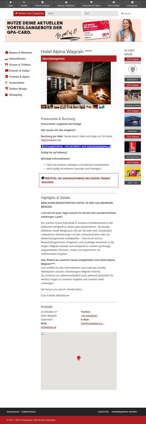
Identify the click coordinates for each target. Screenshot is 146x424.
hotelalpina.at (48, 327)
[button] (79, 358)
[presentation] (43, 87)
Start (11, 5)
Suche (127, 13)
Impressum (13, 411)
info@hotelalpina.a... (92, 323)
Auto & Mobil (113, 5)
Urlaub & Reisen (42, 5)
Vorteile (24, 5)
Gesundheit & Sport (91, 5)
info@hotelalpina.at (99, 146)
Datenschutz (29, 411)
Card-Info (103, 411)
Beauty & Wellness (66, 5)
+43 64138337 (89, 315)
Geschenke (132, 5)
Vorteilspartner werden (124, 411)
